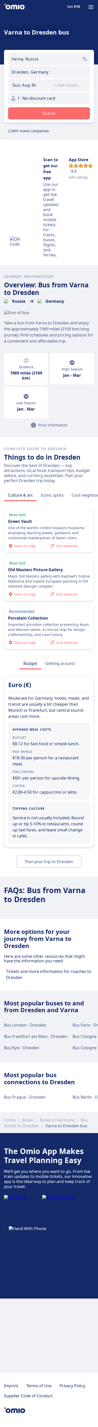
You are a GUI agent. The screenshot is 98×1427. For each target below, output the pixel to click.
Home (10, 1120)
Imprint (11, 1385)
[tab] (20, 495)
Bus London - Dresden (25, 1025)
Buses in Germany (57, 1120)
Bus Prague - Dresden (24, 1097)
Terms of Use (39, 1385)
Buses (27, 1120)
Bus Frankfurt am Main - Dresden (35, 1036)
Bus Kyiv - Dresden (21, 1047)
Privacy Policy (72, 1385)
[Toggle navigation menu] (91, 7)
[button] (28, 85)
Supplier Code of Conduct (28, 1396)
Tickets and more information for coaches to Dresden (48, 974)
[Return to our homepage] (14, 7)
